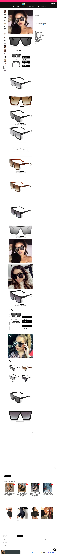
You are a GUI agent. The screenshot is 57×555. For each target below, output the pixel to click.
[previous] (3, 514)
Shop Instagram (43, 6)
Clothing (18, 6)
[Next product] (54, 490)
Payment (4, 432)
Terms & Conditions (5, 541)
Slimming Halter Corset (33, 519)
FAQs (4, 532)
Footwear (23, 6)
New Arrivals (13, 6)
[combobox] (53, 3)
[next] (54, 514)
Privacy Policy (5, 542)
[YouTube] (45, 539)
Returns (4, 539)
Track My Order (5, 533)
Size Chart (4, 545)
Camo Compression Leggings (46, 519)
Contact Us (4, 536)
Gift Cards (37, 6)
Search (4, 530)
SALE (33, 6)
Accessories (29, 6)
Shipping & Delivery (5, 535)
